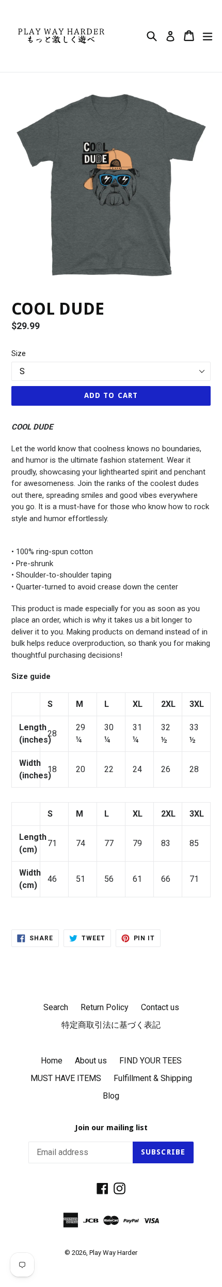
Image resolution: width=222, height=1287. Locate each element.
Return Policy (105, 1007)
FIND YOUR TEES (150, 1061)
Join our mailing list (111, 1127)
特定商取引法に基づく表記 (111, 1025)
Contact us (160, 1007)
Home (51, 1061)
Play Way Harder (113, 1252)
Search (55, 1007)
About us (91, 1061)
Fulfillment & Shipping (153, 1078)
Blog (111, 1096)
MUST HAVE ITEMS (65, 1078)
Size (18, 353)
